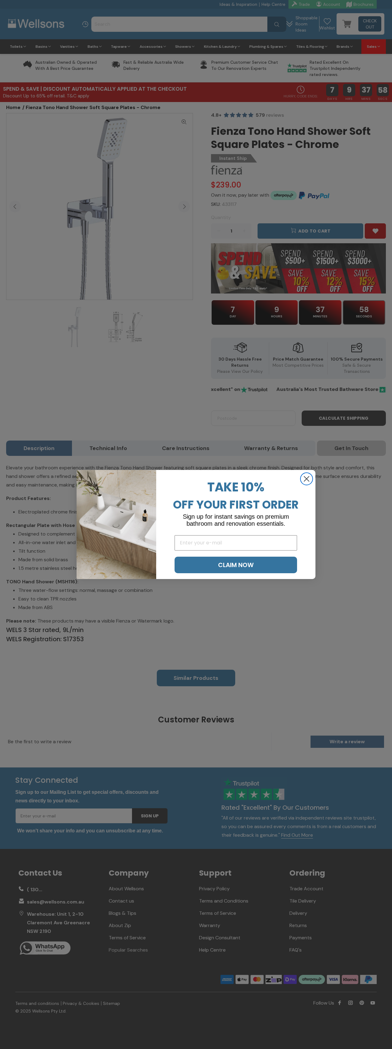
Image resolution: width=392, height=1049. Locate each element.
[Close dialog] (306, 479)
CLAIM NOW (236, 565)
